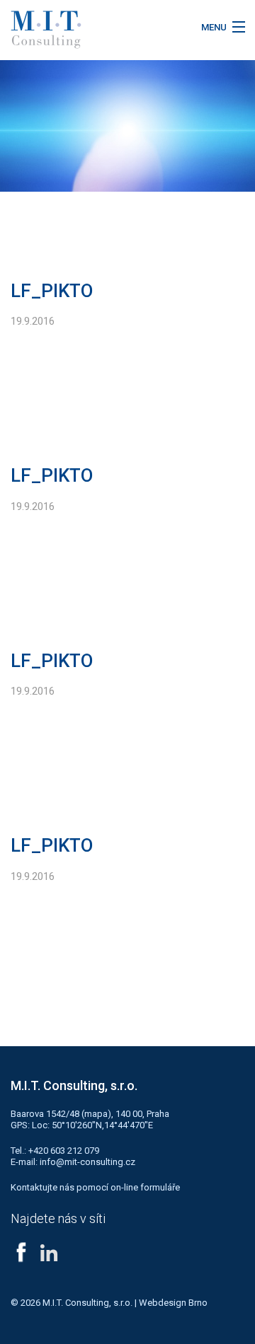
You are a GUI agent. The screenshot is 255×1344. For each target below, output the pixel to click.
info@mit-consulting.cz (87, 1162)
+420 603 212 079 (63, 1150)
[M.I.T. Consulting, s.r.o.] (95, 30)
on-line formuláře (145, 1187)
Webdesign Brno (173, 1302)
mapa (96, 1113)
